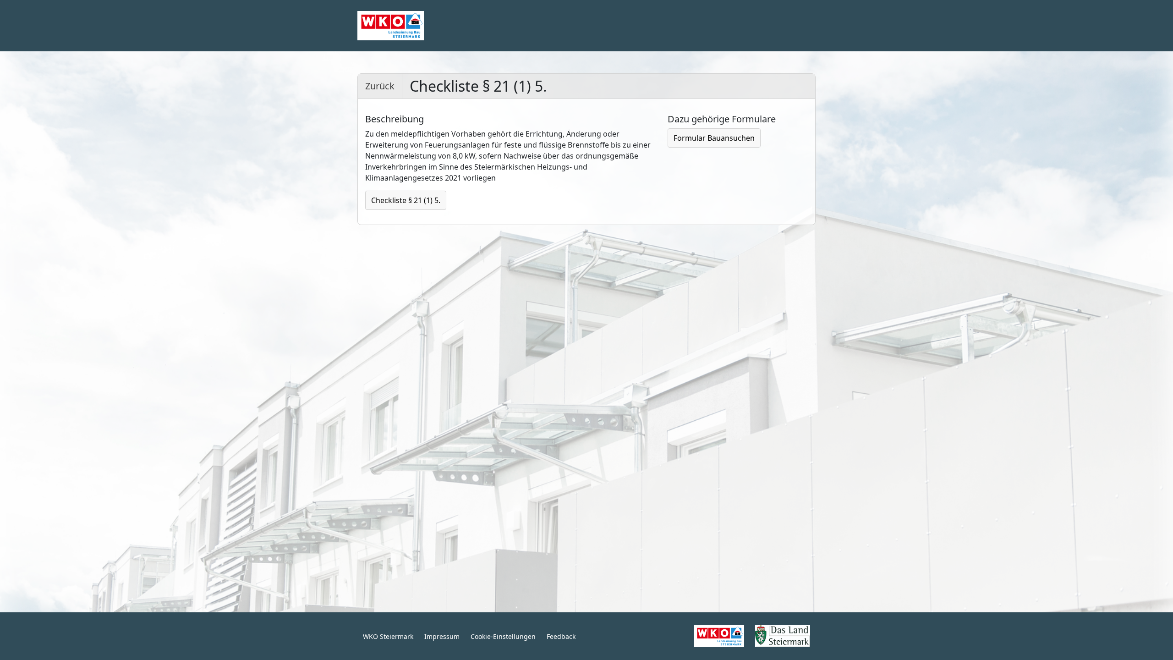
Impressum (442, 636)
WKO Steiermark (388, 636)
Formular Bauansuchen (714, 138)
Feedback (561, 636)
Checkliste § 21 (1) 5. (405, 200)
